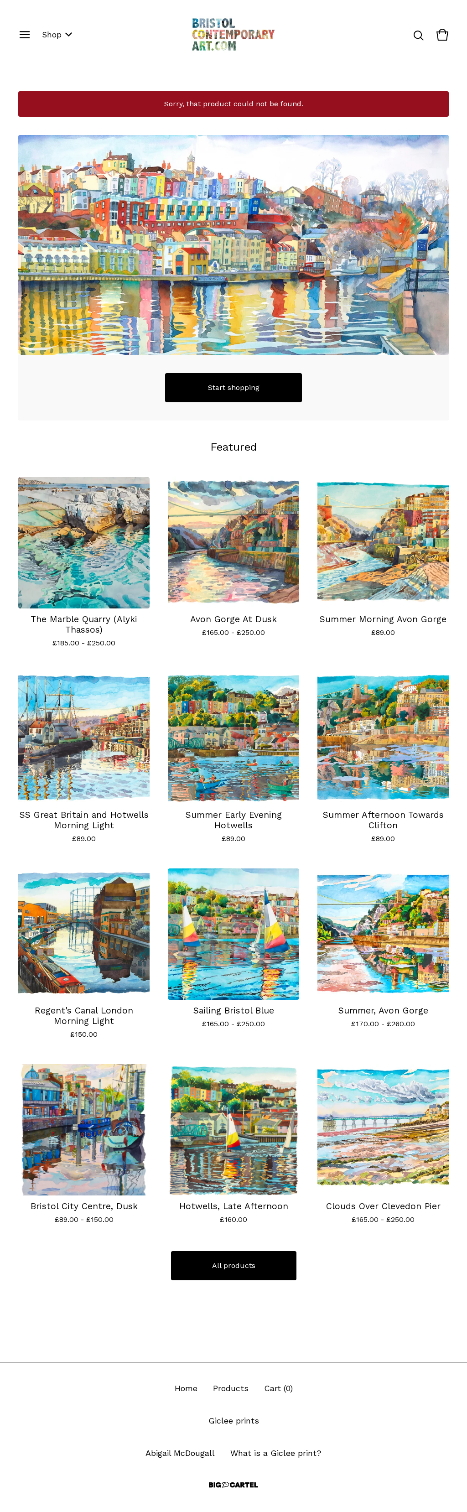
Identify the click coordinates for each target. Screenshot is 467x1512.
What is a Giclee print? (276, 1453)
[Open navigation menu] (24, 34)
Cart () (278, 1388)
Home (186, 1388)
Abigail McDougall (180, 1453)
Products (231, 1388)
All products (233, 1265)
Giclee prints (233, 1420)
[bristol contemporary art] (233, 34)
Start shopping (233, 387)
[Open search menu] (418, 34)
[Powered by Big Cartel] (233, 1484)
